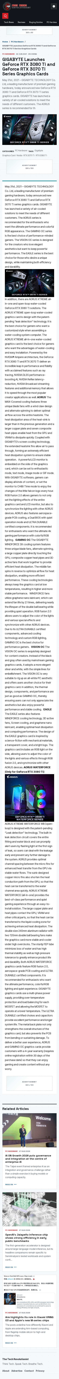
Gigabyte (39, 150)
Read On (9, 1184)
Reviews (21, 22)
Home (5, 41)
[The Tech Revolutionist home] (25, 6)
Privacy (40, 1370)
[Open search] (5, 16)
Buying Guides (36, 22)
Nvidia (19, 155)
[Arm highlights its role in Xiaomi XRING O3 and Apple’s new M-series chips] (29, 1292)
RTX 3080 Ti (41, 155)
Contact (29, 1370)
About (5, 1370)
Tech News (9, 22)
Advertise (16, 1370)
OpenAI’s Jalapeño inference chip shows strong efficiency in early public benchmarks (26, 1238)
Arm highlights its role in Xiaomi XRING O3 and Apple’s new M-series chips (29, 1318)
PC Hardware (17, 41)
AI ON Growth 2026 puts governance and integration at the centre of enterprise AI (28, 1158)
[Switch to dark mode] (54, 6)
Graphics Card (8, 155)
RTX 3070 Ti (29, 155)
